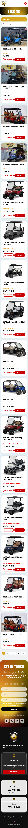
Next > (23, 653)
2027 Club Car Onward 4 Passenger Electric (13, 518)
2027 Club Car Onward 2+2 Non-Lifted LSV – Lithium (14, 243)
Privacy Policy (7, 817)
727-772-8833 (14, 789)
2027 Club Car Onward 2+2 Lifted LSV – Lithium (13, 203)
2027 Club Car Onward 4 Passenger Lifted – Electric (13, 439)
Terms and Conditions (18, 817)
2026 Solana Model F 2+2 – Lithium (13, 49)
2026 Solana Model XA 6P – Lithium (13, 597)
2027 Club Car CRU (8, 362)
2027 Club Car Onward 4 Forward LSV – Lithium (13, 88)
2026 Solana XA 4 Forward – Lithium (13, 127)
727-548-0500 (14, 806)
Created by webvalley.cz (14, 824)
